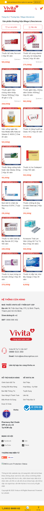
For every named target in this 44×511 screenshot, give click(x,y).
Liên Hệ (25, 395)
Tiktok (26, 445)
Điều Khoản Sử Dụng (9, 400)
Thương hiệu (14, 17)
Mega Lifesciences (27, 17)
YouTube (7, 445)
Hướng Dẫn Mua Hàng (9, 387)
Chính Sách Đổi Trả (8, 382)
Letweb (6, 493)
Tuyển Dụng (27, 391)
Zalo (25, 441)
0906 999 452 (12, 320)
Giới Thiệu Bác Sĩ (29, 400)
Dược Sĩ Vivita (6, 404)
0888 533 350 (16, 351)
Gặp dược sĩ (28, 510)
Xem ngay (37, 2)
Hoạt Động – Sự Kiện (30, 387)
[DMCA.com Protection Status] (14, 464)
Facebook (7, 441)
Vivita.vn (18, 490)
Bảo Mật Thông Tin (8, 391)
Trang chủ (5, 17)
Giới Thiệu (26, 382)
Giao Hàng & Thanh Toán (10, 395)
